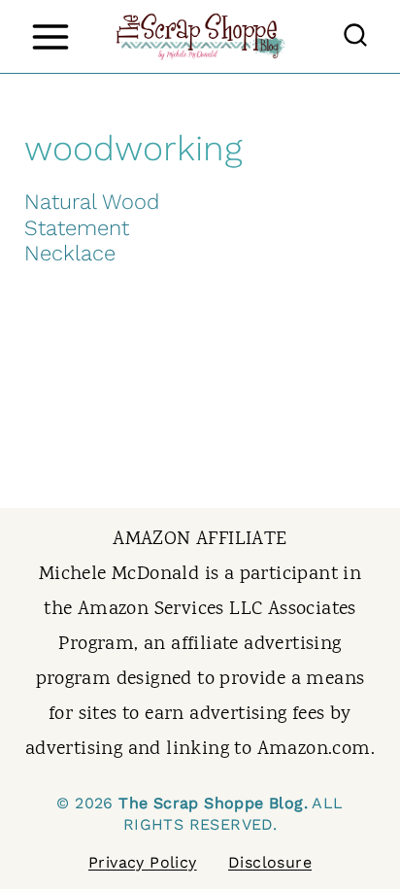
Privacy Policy (142, 862)
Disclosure (270, 862)
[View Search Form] (355, 37)
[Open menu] (50, 36)
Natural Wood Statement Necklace (91, 227)
